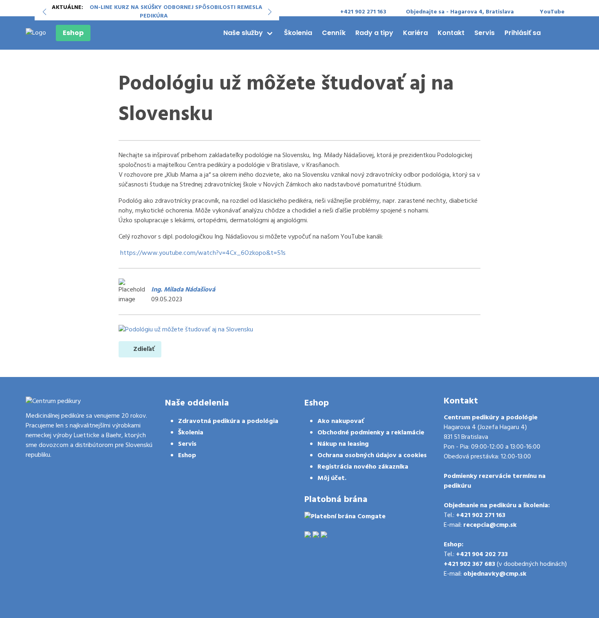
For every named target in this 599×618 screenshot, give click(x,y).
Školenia (298, 32)
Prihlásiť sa (522, 32)
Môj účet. (331, 478)
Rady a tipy (374, 32)
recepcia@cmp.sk (490, 525)
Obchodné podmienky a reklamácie (370, 432)
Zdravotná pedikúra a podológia (228, 421)
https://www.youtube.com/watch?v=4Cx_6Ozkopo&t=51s (203, 253)
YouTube (552, 12)
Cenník (334, 32)
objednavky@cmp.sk (494, 574)
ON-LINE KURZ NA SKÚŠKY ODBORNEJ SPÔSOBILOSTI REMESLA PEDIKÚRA (176, 12)
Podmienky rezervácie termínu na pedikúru (495, 481)
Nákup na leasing (343, 444)
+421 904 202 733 (482, 554)
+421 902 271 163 (480, 515)
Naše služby (243, 32)
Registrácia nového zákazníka (362, 467)
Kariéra (415, 32)
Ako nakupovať (340, 421)
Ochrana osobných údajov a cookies (372, 455)
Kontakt (451, 32)
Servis (484, 32)
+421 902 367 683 (469, 564)
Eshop (73, 32)
